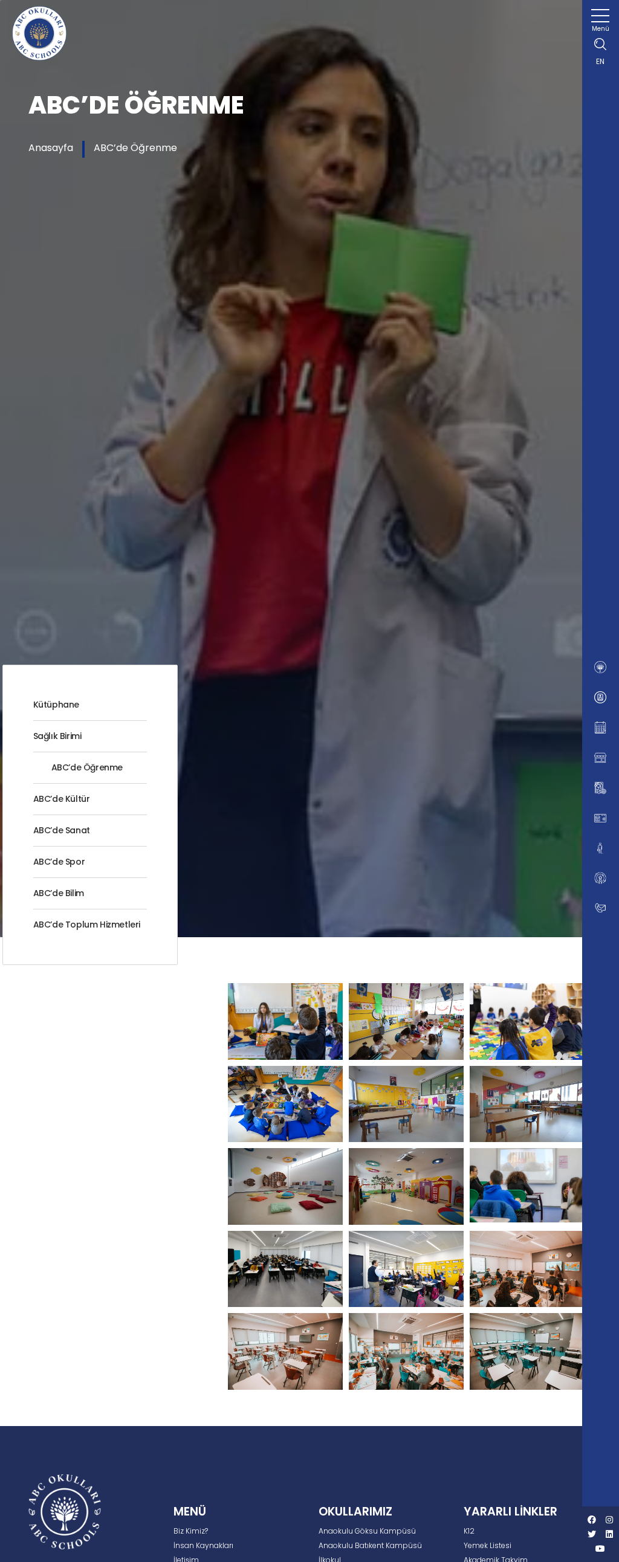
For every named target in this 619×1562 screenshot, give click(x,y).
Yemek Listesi (487, 1545)
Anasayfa (50, 148)
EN (600, 61)
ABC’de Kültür (61, 799)
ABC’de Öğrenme (135, 148)
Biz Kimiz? (190, 1531)
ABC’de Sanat (61, 830)
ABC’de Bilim (58, 893)
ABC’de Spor (59, 862)
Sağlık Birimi (57, 736)
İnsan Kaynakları (203, 1545)
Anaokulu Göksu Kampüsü (367, 1531)
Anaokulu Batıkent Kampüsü (370, 1545)
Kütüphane (56, 705)
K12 (469, 1531)
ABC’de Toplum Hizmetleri (86, 924)
